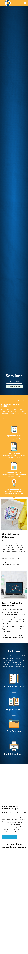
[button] (25, 3)
